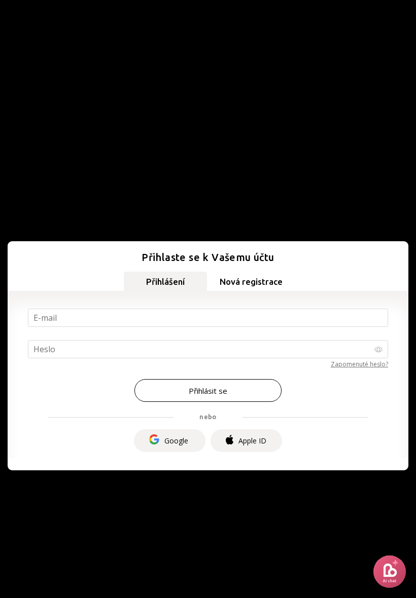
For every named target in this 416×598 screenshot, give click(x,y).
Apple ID (252, 440)
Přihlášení (165, 281)
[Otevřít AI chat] (389, 571)
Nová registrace (251, 281)
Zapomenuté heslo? (359, 364)
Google (176, 440)
